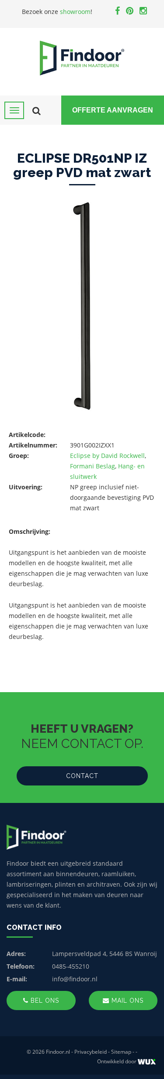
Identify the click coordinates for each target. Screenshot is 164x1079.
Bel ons (43, 1000)
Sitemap (121, 1051)
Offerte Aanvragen (112, 110)
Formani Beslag (92, 466)
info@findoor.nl (75, 979)
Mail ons (126, 1000)
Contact (82, 775)
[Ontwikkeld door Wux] (147, 1061)
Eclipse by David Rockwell (107, 455)
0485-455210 (70, 966)
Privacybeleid (90, 1051)
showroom (75, 11)
